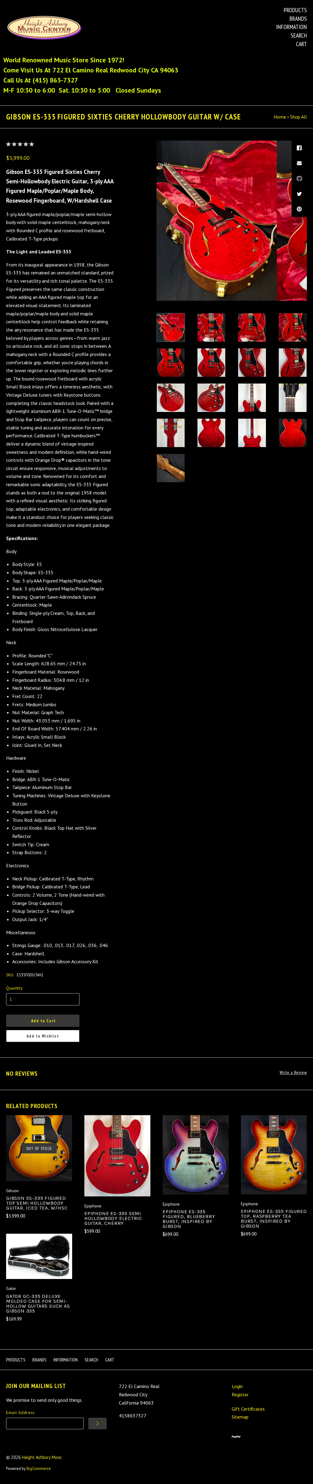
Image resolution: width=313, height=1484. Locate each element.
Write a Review (293, 1072)
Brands (298, 19)
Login (237, 1386)
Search (299, 35)
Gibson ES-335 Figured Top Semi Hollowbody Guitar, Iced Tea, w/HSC (37, 1203)
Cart (301, 44)
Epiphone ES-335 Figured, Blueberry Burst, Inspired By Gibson (189, 1219)
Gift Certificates (248, 1409)
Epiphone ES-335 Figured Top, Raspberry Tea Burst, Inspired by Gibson (274, 1218)
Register (240, 1394)
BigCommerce (39, 1468)
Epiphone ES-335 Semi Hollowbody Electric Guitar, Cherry (113, 1218)
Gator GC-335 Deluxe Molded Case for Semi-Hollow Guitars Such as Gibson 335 (38, 1303)
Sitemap (240, 1417)
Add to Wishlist (43, 1036)
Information (291, 27)
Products (295, 10)
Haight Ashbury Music (42, 1457)
